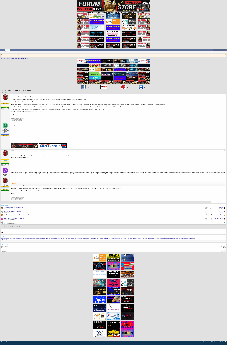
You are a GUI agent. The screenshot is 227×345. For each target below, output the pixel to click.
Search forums (7, 51)
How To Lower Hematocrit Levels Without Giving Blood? (16, 214)
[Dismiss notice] (225, 54)
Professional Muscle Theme (6, 341)
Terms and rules (210, 341)
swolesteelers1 (150, 238)
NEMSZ (43, 238)
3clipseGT (140, 238)
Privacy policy (216, 341)
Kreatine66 (221, 208)
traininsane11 (130, 238)
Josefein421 (155, 238)
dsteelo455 (22, 238)
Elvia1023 (165, 238)
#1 (224, 94)
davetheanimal (160, 238)
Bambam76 (63, 238)
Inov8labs (52, 238)
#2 (224, 123)
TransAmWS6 (144, 238)
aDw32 (37, 238)
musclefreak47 (181, 238)
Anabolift (55, 238)
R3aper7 (5, 212)
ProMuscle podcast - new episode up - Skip (13, 207)
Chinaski (59, 238)
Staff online (3, 230)
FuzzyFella (68, 238)
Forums (7, 49)
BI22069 (75, 238)
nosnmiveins (186, 238)
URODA (79, 238)
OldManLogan (6, 223)
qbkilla (134, 238)
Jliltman (91, 238)
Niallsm (11, 238)
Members (19, 49)
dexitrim (136, 238)
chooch (40, 238)
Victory (31, 238)
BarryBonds (172, 238)
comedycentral (6, 219)
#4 (224, 168)
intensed (112, 238)
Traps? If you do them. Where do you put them (14, 218)
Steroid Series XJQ (107, 238)
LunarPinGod (18, 238)
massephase (123, 238)
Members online (4, 236)
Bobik (94, 238)
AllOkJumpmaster (220, 212)
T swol (222, 215)
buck (5, 238)
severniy (96, 238)
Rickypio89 (176, 238)
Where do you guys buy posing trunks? (12, 211)
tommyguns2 (83, 238)
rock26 (168, 238)
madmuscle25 (27, 238)
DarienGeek (72, 238)
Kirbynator (190, 238)
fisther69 (221, 223)
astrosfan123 (101, 238)
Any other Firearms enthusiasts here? (12, 222)
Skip (2, 92)
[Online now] (5, 128)
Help (221, 341)
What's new (13, 49)
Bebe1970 (194, 238)
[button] (16, 50)
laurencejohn (223, 251)
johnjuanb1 (118, 238)
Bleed (115, 238)
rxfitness (7, 238)
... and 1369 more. (4, 239)
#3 (224, 150)
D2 (222, 219)
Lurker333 (87, 238)
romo (126, 238)
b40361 (14, 238)
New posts (2, 51)
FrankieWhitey (47, 238)
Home (2, 49)
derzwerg (34, 238)
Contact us (205, 341)
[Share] (223, 95)
